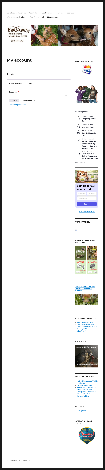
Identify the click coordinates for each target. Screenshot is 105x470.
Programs (70, 13)
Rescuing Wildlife (83, 329)
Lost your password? (17, 105)
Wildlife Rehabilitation (16, 17)
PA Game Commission (84, 385)
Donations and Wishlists (16, 13)
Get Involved (47, 13)
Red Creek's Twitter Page (85, 325)
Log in (14, 100)
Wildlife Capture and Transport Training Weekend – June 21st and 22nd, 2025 (89, 144)
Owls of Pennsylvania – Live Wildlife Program (90, 157)
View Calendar (80, 163)
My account (52, 17)
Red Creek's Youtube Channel (87, 327)
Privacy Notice (82, 411)
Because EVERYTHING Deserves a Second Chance (85, 288)
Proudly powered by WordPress (19, 460)
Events (60, 13)
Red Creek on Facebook (85, 322)
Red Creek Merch (37, 17)
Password (17, 92)
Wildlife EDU (81, 331)
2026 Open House (88, 127)
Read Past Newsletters (87, 212)
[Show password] (66, 95)
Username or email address (25, 83)
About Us (33, 13)
